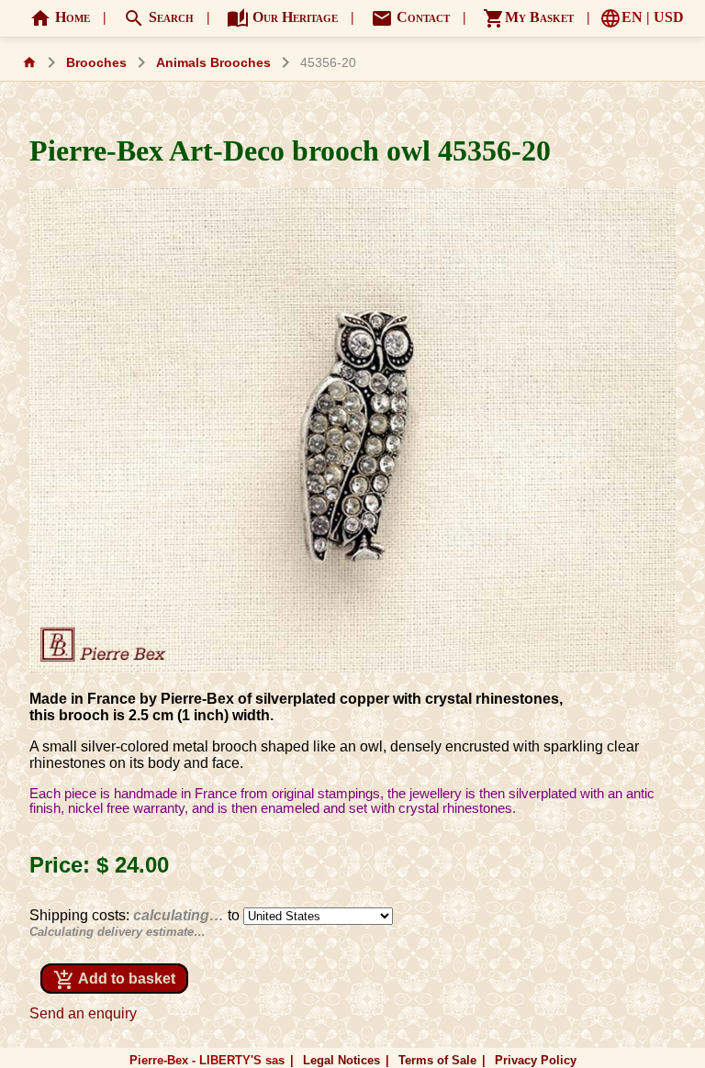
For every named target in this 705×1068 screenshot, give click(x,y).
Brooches (96, 63)
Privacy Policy (535, 1060)
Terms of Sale (437, 1060)
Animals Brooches (213, 63)
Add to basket (114, 980)
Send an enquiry (83, 1013)
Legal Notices (341, 1060)
